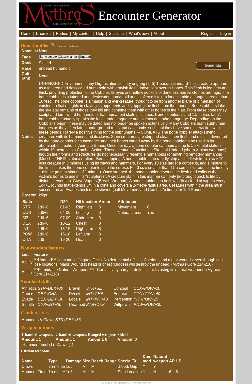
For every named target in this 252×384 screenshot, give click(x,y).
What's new (139, 33)
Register (208, 33)
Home (26, 33)
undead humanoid (55, 68)
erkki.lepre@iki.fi (141, 382)
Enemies (43, 33)
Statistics (117, 33)
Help (100, 33)
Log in (225, 33)
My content (82, 33)
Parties (62, 33)
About (159, 33)
